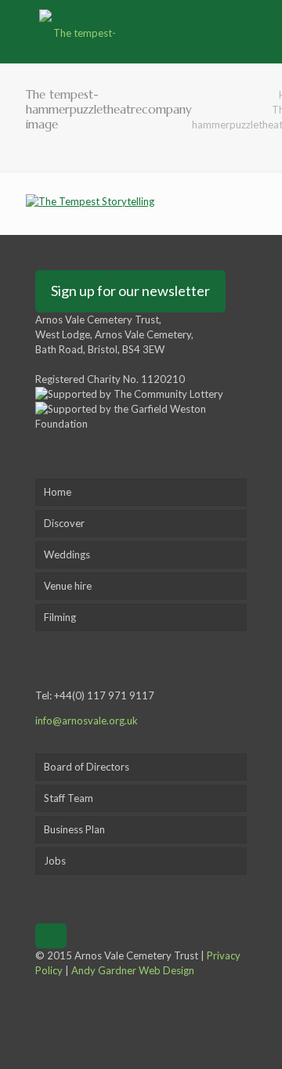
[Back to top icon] (51, 935)
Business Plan (74, 829)
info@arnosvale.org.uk (86, 720)
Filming (60, 617)
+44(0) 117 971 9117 (104, 695)
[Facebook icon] (40, 985)
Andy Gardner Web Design (132, 970)
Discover (64, 523)
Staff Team (68, 798)
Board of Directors (86, 766)
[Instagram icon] (40, 1030)
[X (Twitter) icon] (40, 1000)
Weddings (67, 554)
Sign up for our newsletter (130, 290)
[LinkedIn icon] (40, 1015)
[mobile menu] (261, 31)
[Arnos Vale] (78, 31)
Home (57, 492)
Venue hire (68, 586)
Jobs (55, 860)
